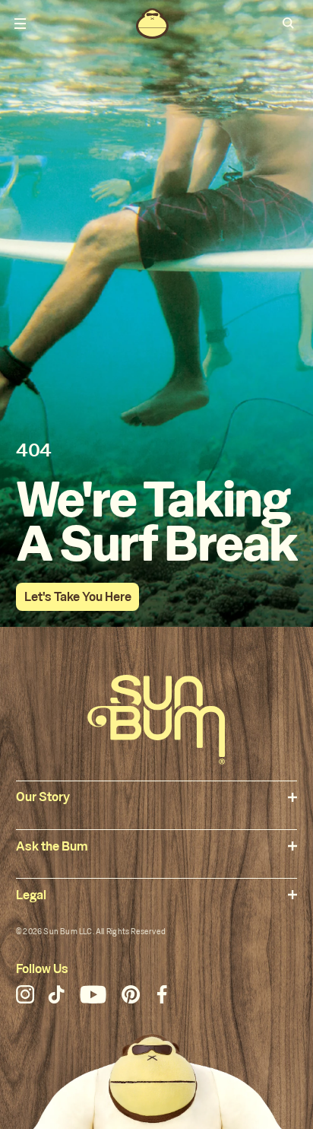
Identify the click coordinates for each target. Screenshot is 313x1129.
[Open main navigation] (20, 23)
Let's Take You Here (77, 596)
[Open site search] (289, 23)
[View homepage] (152, 23)
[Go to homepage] (156, 720)
